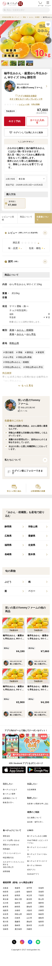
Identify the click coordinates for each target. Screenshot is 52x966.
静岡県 (17, 907)
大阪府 (29, 910)
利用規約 (6, 849)
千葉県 (41, 895)
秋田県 (5, 892)
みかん (20, 334)
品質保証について (10, 798)
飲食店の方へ (8, 802)
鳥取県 (29, 914)
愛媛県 (17, 922)
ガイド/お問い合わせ (11, 840)
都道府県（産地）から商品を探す (18, 882)
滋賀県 (5, 910)
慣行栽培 (9, 352)
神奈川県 (18, 899)
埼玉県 (29, 895)
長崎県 (17, 925)
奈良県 (5, 914)
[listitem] (14, 526)
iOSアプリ (31, 870)
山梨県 (29, 903)
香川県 (5, 922)
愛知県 (29, 907)
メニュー (48, 5)
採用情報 (6, 871)
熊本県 (29, 925)
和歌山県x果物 (25, 357)
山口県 (29, 918)
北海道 (5, 888)
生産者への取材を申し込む (38, 804)
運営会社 (6, 836)
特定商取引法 (8, 858)
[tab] (8, 218)
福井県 (17, 903)
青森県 (17, 888)
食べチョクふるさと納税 (37, 836)
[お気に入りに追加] (48, 24)
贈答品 (30, 352)
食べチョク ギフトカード (37, 861)
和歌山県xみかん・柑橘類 (17, 362)
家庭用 (41, 352)
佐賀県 (5, 925)
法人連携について (34, 818)
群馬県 (17, 895)
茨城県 (41, 892)
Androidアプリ (33, 874)
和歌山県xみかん (13, 367)
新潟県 (29, 899)
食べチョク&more (34, 865)
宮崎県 (5, 929)
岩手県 (29, 888)
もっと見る (27, 385)
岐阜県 (5, 907)
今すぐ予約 (15, 121)
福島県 (29, 892)
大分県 (41, 925)
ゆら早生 (31, 334)
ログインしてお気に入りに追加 (28, 132)
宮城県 (41, 888)
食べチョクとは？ (10, 790)
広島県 (17, 918)
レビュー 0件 (24, 104)
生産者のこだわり (14, 420)
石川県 (5, 903)
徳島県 (41, 918)
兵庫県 (41, 910)
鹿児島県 (18, 929)
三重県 (41, 907)
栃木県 (5, 895)
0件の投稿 (35, 104)
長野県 (41, 903)
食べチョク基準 (9, 794)
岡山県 (5, 918)
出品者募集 (31, 790)
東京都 (5, 899)
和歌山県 (14, 343)
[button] (26, 241)
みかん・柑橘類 (25, 330)
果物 (11, 330)
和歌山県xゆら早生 (34, 367)
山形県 (17, 892)
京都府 (17, 910)
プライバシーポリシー (12, 853)
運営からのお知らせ (11, 845)
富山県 (41, 899)
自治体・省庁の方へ (35, 822)
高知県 (29, 922)
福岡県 (41, 922)
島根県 (41, 914)
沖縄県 (29, 929)
